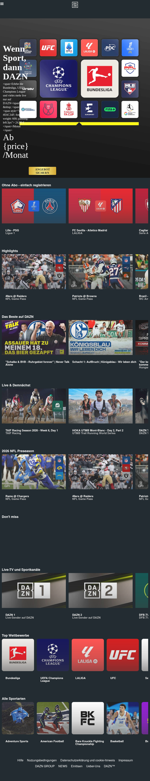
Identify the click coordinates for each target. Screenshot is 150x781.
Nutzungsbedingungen (42, 760)
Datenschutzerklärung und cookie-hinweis (87, 760)
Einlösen (76, 766)
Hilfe (20, 760)
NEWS (62, 766)
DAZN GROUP (45, 766)
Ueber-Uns (93, 766)
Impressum (126, 760)
